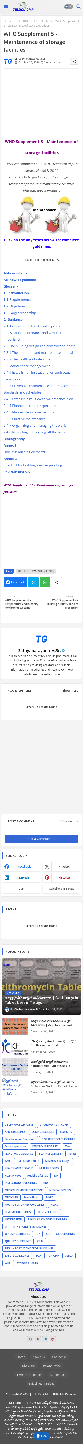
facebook (24, 866)
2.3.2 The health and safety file (27, 359)
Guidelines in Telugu (61, 889)
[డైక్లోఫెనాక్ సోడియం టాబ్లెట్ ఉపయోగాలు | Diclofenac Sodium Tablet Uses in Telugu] (15, 1087)
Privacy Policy (52, 1366)
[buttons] (30, 1339)
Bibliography (15, 438)
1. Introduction (17, 293)
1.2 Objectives (15, 306)
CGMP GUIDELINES (43, 1132)
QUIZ (40, 1241)
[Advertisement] (41, 103)
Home (8, 21)
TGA (38, 1256)
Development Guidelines (20, 1139)
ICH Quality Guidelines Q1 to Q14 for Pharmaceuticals (53, 1043)
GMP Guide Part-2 (28, 1161)
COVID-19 (66, 1132)
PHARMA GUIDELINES (18, 1212)
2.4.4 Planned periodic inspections (30, 405)
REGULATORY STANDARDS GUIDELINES (29, 1248)
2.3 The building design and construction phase (40, 346)
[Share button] (56, 582)
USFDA (69, 1256)
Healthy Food (13, 1175)
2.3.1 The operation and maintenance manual (39, 352)
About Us (39, 1357)
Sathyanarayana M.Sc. (39, 650)
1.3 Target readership (20, 313)
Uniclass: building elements (25, 452)
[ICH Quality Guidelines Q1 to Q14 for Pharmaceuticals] (15, 1047)
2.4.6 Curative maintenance (25, 419)
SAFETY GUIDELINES (17, 1256)
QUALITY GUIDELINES (18, 1241)
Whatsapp (45, 582)
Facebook (18, 582)
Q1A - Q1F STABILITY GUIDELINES (25, 1226)
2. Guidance (13, 319)
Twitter (33, 582)
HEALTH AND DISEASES (19, 1168)
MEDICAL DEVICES (60, 1190)
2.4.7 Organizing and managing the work (35, 425)
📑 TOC (41, 1436)
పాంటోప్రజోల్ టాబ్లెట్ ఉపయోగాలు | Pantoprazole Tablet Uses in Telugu (51, 1066)
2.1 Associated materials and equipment (35, 326)
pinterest (64, 877)
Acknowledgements (20, 279)
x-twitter (65, 866)
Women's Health (27, 1263)
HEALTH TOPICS (49, 1168)
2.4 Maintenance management (27, 366)
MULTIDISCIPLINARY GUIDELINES (25, 1205)
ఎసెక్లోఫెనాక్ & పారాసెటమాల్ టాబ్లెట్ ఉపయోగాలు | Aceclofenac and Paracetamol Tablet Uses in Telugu (55, 1025)
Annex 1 (10, 445)
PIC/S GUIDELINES (47, 1212)
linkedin (24, 877)
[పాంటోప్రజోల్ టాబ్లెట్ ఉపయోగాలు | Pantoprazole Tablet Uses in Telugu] (15, 1067)
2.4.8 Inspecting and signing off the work (35, 432)
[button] (68, 6)
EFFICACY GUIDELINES (45, 1146)
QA (38, 1234)
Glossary (11, 286)
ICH (56, 1175)
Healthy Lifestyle (37, 1175)
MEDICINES (11, 1197)
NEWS (54, 1205)
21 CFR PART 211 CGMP (54, 1124)
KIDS (46, 1183)
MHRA (50, 1197)
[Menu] (6, 6)
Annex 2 (10, 458)
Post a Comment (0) (41, 838)
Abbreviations (16, 273)
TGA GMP (53, 1256)
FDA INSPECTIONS (50, 1154)
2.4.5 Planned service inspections (29, 412)
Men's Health (32, 1197)
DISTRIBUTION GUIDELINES (33, 21)
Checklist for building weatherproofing (33, 465)
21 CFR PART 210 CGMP (19, 1124)
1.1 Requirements (17, 299)
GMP (21, 889)
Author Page (58, 1375)
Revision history (17, 472)
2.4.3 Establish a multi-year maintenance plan (39, 399)
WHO (8, 1263)
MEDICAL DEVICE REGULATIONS (24, 1190)
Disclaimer (29, 1366)
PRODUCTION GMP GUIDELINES (47, 1219)
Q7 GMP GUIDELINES (17, 1234)
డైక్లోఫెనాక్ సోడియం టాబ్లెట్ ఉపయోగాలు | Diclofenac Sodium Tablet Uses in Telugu (55, 1086)
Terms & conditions (29, 1375)
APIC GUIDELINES (15, 1132)
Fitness (72, 1154)
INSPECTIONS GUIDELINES (21, 1183)
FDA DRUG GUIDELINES (19, 1154)
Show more (70, 690)
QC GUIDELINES (65, 1234)
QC (48, 1234)
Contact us (59, 1357)
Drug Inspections (15, 1146)
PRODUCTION (13, 1219)
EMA (67, 1146)
